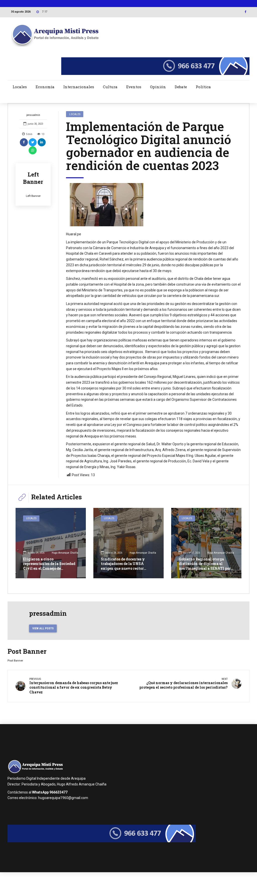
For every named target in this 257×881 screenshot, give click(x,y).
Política (203, 86)
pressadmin (33, 115)
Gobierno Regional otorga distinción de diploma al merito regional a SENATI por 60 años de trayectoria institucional (205, 568)
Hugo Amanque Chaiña (65, 552)
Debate (181, 86)
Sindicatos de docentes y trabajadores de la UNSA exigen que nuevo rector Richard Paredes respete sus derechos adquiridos (125, 568)
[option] (154, 204)
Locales (20, 86)
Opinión (158, 86)
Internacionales (78, 86)
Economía (45, 86)
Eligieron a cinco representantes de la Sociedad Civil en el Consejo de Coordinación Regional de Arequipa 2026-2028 (49, 568)
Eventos (133, 86)
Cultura (110, 86)
